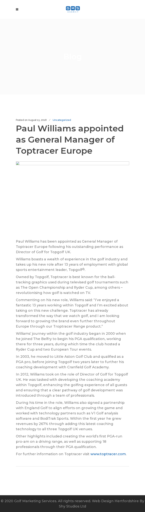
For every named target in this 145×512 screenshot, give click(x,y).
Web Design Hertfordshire (115, 501)
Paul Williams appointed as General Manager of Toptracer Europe (70, 139)
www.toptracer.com (108, 454)
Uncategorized (62, 120)
